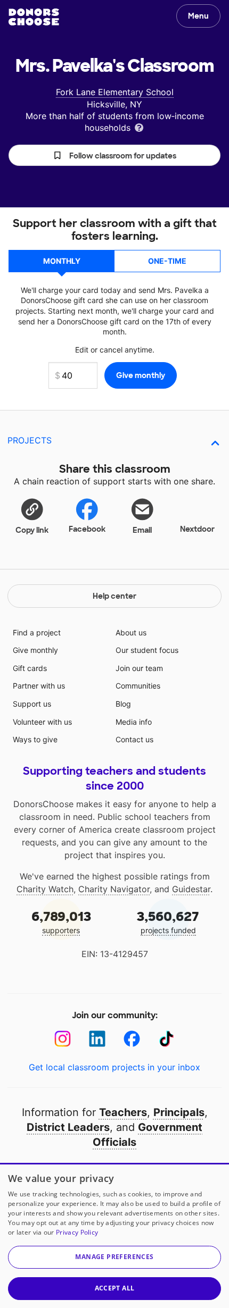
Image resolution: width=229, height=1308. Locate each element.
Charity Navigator (114, 889)
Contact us (134, 739)
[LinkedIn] (97, 1039)
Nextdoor (197, 529)
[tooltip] (139, 127)
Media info (134, 721)
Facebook (87, 529)
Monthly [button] (61, 260)
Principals (179, 1112)
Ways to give (35, 739)
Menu (198, 16)
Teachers (123, 1112)
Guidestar (191, 889)
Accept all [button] (115, 1288)
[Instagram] (62, 1039)
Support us (32, 703)
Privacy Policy (77, 1232)
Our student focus (147, 650)
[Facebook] (132, 1039)
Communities (138, 685)
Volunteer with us (42, 721)
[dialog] (114, 1235)
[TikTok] (166, 1039)
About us (131, 632)
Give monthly (35, 650)
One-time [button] (167, 260)
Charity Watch (45, 889)
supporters (61, 921)
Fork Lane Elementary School (115, 92)
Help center (114, 596)
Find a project (37, 632)
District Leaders (68, 1127)
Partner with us (39, 685)
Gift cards (30, 668)
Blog (123, 703)
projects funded (168, 921)
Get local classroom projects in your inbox (114, 1067)
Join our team (139, 668)
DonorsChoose (34, 17)
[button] (114, 155)
